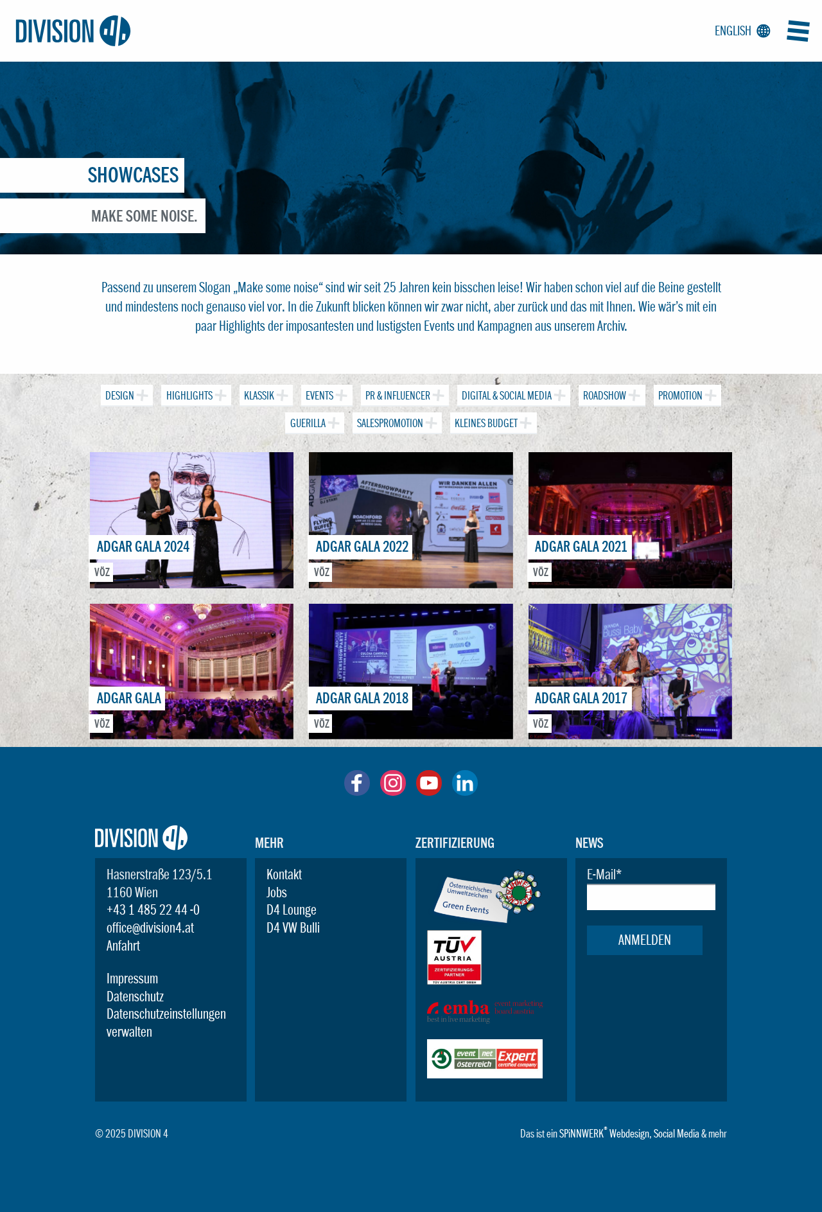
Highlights (190, 396)
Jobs (277, 892)
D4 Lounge (292, 909)
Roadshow (605, 396)
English (740, 31)
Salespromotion (391, 423)
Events (320, 396)
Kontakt (284, 874)
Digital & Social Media (508, 396)
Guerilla (309, 423)
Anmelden (644, 939)
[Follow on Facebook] (357, 790)
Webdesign (629, 1133)
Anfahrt (123, 945)
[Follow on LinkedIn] (465, 790)
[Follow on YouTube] (429, 790)
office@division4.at (150, 927)
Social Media (676, 1133)
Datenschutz (135, 996)
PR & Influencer (398, 396)
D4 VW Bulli (293, 927)
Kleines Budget (487, 423)
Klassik (260, 396)
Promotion (681, 396)
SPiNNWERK (581, 1133)
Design (120, 396)
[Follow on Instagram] (393, 790)
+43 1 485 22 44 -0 (153, 909)
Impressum (132, 978)
